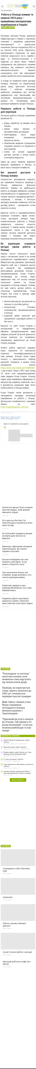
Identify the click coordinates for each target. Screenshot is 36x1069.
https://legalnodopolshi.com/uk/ (14, 407)
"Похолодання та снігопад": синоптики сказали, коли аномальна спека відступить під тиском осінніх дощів (16, 678)
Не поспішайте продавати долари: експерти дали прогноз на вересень (17, 536)
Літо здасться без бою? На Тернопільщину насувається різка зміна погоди (17, 523)
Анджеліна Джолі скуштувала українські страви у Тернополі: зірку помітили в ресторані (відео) (17, 601)
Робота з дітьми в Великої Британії (14, 924)
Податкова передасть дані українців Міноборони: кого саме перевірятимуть (17, 588)
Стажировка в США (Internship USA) (16, 869)
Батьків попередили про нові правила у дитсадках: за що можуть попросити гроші (15, 562)
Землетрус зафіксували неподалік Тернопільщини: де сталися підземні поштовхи (17, 549)
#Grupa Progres (5, 417)
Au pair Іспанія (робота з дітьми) (17, 952)
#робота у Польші (15, 417)
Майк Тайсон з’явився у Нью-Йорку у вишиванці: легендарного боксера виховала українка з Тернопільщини (16, 708)
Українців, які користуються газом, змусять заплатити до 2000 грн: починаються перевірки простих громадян (16, 692)
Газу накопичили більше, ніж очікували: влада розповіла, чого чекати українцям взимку (16, 575)
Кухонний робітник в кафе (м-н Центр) (17, 962)
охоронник (7, 897)
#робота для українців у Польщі (10, 418)
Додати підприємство (18, 780)
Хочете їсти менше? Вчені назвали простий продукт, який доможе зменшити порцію (17, 510)
